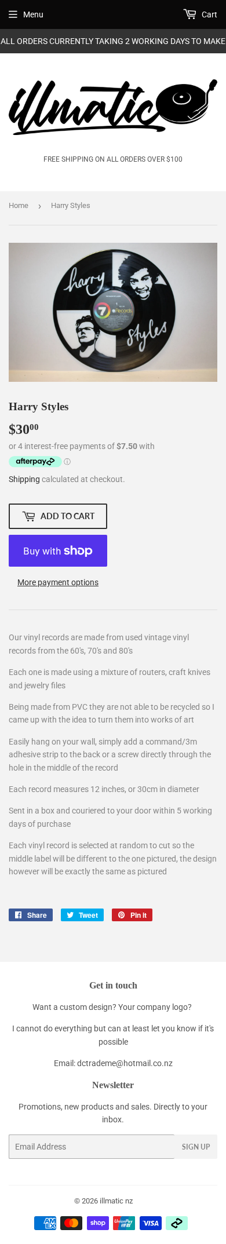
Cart (208, 14)
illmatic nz (116, 1200)
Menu (33, 14)
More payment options (58, 582)
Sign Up (196, 1147)
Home (18, 205)
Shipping (24, 479)
